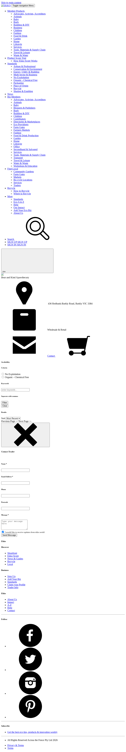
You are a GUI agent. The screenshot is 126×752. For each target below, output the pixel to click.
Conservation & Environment (28, 69)
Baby (16, 19)
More (10, 196)
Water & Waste (21, 163)
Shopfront (12, 553)
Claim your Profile (16, 584)
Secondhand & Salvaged (25, 149)
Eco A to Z (19, 202)
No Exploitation (21, 77)
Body (16, 22)
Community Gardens (24, 171)
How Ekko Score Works (25, 61)
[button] (28, 356)
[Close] (25, 435)
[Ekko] (6, 5)
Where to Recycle (22, 193)
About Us (18, 213)
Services (18, 47)
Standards (18, 199)
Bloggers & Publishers (24, 108)
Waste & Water (21, 55)
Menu (23, 5)
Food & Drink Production (26, 135)
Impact (10, 602)
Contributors (20, 119)
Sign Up (11, 576)
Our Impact (19, 207)
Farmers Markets (22, 130)
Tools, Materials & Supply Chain (29, 49)
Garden (17, 38)
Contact (11, 610)
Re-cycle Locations (23, 180)
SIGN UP (17, 242)
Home (17, 41)
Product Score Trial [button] (16, 58)
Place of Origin (21, 85)
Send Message (9, 535)
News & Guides (15, 558)
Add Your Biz (14, 579)
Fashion (17, 33)
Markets (17, 177)
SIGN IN (16, 244)
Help (16, 204)
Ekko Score (13, 556)
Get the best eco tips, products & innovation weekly (32, 732)
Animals (18, 16)
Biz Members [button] (13, 96)
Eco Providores (21, 124)
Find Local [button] (12, 168)
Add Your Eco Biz (23, 210)
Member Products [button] (16, 11)
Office (17, 146)
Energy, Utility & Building (26, 72)
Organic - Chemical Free (25, 80)
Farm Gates (19, 127)
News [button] (10, 94)
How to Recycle (21, 191)
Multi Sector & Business (25, 74)
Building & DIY (22, 25)
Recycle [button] (11, 188)
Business (18, 27)
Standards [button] (12, 63)
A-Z (9, 605)
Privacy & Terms (15, 745)
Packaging (19, 83)
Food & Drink (20, 36)
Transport (18, 157)
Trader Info (12, 587)
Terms (10, 748)
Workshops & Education (25, 166)
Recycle (17, 88)
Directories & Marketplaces (27, 121)
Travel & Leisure (22, 52)
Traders (17, 185)
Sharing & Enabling (23, 91)
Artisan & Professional (24, 66)
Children (18, 30)
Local (10, 564)
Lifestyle (18, 44)
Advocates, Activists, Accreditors (30, 13)
